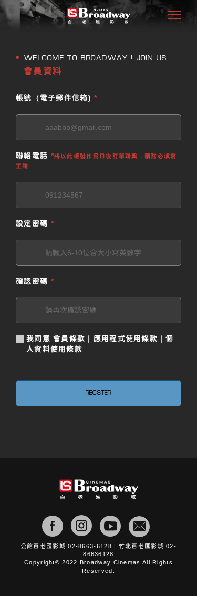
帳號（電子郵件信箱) (57, 98)
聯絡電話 (96, 160)
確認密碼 (35, 281)
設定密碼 (35, 223)
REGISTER (98, 393)
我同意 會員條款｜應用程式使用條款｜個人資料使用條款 (100, 343)
